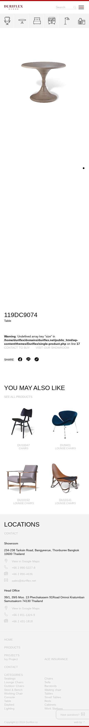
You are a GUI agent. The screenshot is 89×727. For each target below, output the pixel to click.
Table (7, 701)
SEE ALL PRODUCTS (18, 396)
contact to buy (17, 347)
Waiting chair (52, 689)
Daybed (9, 704)
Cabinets (50, 704)
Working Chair (13, 693)
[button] (83, 168)
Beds (47, 701)
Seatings (10, 678)
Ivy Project (11, 659)
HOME (8, 639)
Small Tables (52, 697)
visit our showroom (52, 347)
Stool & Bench (13, 689)
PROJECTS (11, 655)
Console (9, 697)
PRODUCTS (12, 647)
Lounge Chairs (13, 682)
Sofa (47, 682)
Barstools (50, 686)
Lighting (9, 708)
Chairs (48, 678)
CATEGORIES (13, 674)
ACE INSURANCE (56, 659)
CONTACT (11, 667)
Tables (48, 693)
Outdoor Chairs (14, 686)
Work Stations (53, 708)
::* (84, 722)
